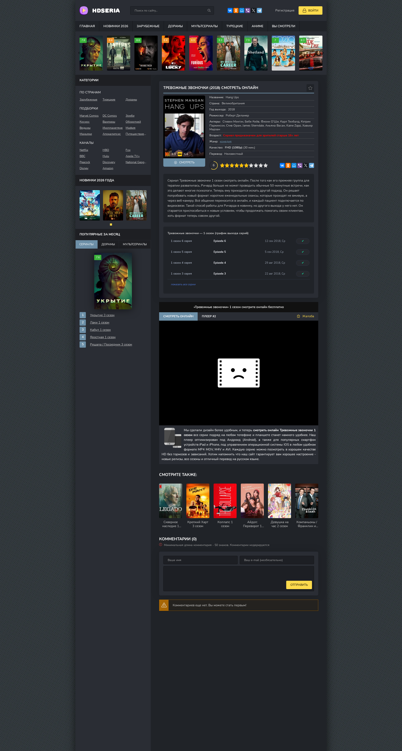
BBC (82, 156)
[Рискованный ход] (90, 205)
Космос (85, 122)
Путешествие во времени (136, 134)
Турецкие (234, 26)
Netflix (84, 150)
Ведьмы (85, 128)
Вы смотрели (283, 26)
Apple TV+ (133, 156)
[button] (111, 224)
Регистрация (284, 10)
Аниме (257, 26)
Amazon (108, 168)
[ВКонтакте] (230, 10)
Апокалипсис (112, 134)
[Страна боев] (136, 205)
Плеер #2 (209, 316)
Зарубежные (148, 26)
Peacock (85, 162)
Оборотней (133, 122)
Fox (128, 150)
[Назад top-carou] (79, 53)
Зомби (130, 116)
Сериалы (86, 244)
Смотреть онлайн (178, 316)
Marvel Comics (89, 116)
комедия (226, 141)
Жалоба (308, 316)
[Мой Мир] (241, 10)
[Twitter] (253, 10)
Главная (87, 26)
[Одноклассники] (235, 10)
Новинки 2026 (115, 26)
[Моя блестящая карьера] (113, 205)
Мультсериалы (204, 26)
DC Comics (110, 116)
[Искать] (209, 10)
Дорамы (175, 26)
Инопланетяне (113, 128)
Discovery (109, 162)
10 (265, 165)
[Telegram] (259, 10)
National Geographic (136, 162)
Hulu (106, 156)
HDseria (106, 10)
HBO (106, 150)
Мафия (130, 128)
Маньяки (86, 134)
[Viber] (247, 10)
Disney (84, 168)
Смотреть (187, 162)
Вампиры (109, 122)
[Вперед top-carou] (322, 53)
